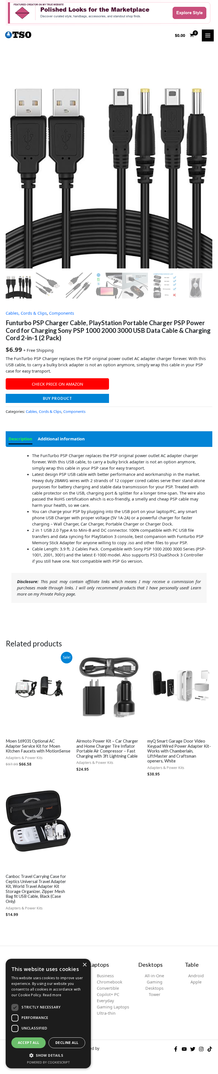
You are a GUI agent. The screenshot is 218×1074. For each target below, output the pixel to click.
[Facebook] (175, 1049)
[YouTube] (184, 1049)
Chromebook (109, 982)
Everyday (105, 1000)
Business (105, 975)
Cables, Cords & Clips (26, 313)
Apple (196, 982)
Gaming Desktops (154, 985)
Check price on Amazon (57, 384)
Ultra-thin (106, 1013)
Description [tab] (20, 439)
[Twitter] (192, 1049)
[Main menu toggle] (208, 35)
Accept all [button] (28, 1042)
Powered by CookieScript (48, 1062)
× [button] (84, 965)
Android (196, 975)
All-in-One (154, 975)
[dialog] (48, 1013)
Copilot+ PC (108, 994)
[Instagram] (201, 1049)
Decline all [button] (66, 1042)
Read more (52, 995)
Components (61, 313)
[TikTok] (209, 1049)
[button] (48, 1055)
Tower (154, 994)
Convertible (108, 988)
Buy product (57, 398)
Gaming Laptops (113, 1007)
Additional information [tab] (61, 439)
